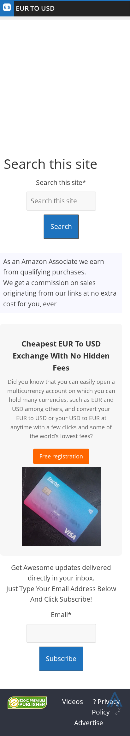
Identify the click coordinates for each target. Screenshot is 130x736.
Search (61, 226)
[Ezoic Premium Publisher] (27, 706)
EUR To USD (35, 8)
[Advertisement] (65, 85)
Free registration (61, 456)
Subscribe (61, 658)
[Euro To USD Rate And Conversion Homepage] (7, 8)
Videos (72, 701)
